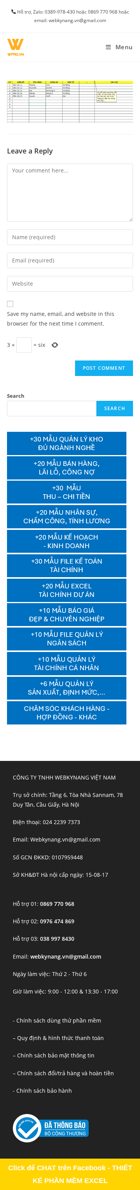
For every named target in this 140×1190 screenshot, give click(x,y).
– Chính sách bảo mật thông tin (53, 1055)
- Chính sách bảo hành (42, 1090)
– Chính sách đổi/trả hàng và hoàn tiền (63, 1073)
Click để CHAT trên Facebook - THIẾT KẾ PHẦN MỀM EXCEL (70, 1174)
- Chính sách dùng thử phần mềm (57, 1020)
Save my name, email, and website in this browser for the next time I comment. (60, 318)
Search (15, 395)
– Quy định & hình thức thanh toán (58, 1038)
